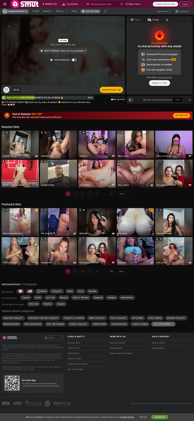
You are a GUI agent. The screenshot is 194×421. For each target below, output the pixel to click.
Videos (47, 11)
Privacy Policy (74, 343)
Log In (185, 4)
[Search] (122, 4)
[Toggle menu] (5, 4)
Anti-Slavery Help (75, 369)
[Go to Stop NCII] (62, 403)
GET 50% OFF (181, 115)
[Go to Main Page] (25, 4)
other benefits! (164, 77)
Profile (35, 11)
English (51, 338)
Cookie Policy (127, 417)
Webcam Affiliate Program (121, 353)
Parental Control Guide (77, 364)
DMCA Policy (73, 353)
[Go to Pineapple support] (48, 403)
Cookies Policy (74, 359)
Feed (74, 11)
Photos (62, 11)
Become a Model (117, 343)
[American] (30, 291)
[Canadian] (20, 291)
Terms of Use (73, 348)
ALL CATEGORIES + (163, 324)
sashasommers (11, 284)
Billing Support (158, 348)
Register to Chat (159, 83)
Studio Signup (116, 348)
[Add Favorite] (6, 90)
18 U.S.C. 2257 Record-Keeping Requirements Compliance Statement (161, 404)
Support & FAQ (158, 343)
